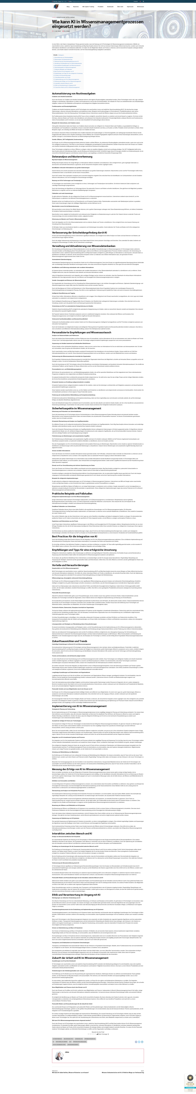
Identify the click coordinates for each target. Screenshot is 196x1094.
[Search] (143, 1)
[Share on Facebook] (136, 1042)
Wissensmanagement (73, 1044)
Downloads (110, 6)
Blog (68, 6)
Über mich (120, 6)
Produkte (100, 6)
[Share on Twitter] (139, 1042)
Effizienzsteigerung (90, 1038)
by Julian (67, 31)
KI (53, 1041)
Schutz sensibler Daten (59, 1044)
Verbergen (61, 55)
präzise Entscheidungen (79, 1041)
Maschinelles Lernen (61, 1041)
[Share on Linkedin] (142, 1042)
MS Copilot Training (88, 6)
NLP (70, 1041)
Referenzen (140, 6)
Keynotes (76, 6)
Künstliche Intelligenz (66, 17)
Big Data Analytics (68, 1038)
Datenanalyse (79, 1038)
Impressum (130, 6)
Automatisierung (57, 1038)
